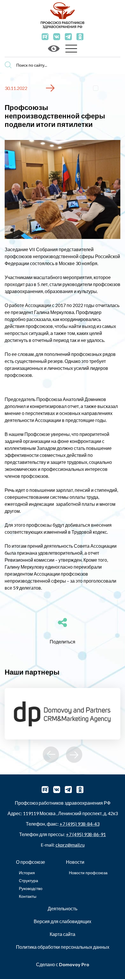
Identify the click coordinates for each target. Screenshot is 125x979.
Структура (28, 880)
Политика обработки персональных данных (62, 947)
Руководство (30, 888)
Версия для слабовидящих (62, 921)
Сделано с (62, 964)
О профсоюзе (30, 862)
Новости (75, 862)
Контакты (27, 896)
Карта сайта (62, 934)
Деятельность (62, 908)
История (27, 872)
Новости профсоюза (88, 872)
